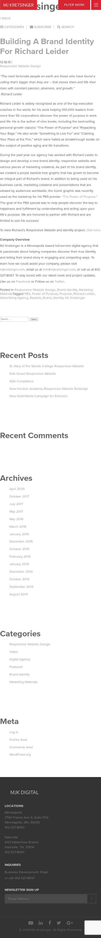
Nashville (11, 837)
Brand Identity (67, 290)
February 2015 (20, 556)
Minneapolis (13, 812)
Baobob (35, 298)
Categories (13, 27)
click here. (93, 230)
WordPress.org (20, 754)
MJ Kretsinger (75, 298)
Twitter (59, 281)
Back (6, 18)
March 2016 (17, 526)
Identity (58, 298)
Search (67, 27)
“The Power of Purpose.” (79, 196)
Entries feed (18, 739)
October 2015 (19, 549)
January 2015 (19, 564)
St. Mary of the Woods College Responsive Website (46, 366)
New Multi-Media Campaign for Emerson (38, 396)
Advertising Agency (14, 298)
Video (13, 652)
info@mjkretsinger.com (59, 269)
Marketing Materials (23, 682)
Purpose (66, 294)
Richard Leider (84, 294)
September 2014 (21, 586)
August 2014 (18, 594)
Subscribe (42, 27)
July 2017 (16, 504)
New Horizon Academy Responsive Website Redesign (48, 389)
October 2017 (19, 496)
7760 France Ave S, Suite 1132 (26, 817)
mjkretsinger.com (12, 269)
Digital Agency (19, 659)
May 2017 (16, 511)
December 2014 (21, 571)
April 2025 (17, 489)
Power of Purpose (45, 294)
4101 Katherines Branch (22, 842)
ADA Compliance (21, 381)
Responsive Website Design (20, 66)
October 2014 (19, 579)
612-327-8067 (14, 827)
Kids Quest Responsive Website (32, 373)
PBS (27, 294)
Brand (47, 298)
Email (44, 872)
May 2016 (16, 519)
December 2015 (21, 541)
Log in (13, 732)
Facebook (23, 281)
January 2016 (19, 534)
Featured (16, 667)
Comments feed (21, 747)
